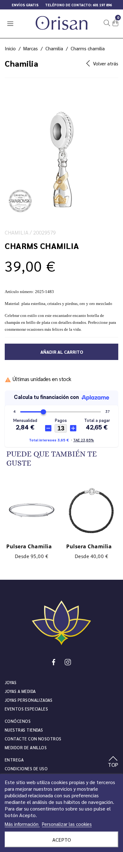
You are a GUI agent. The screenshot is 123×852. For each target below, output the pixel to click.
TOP (113, 764)
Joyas (10, 682)
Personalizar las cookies (67, 824)
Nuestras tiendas (24, 730)
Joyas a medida (20, 691)
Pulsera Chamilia (29, 546)
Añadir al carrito (61, 352)
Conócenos (18, 721)
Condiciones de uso (26, 768)
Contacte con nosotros (33, 738)
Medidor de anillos (26, 747)
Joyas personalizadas (28, 700)
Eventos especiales (26, 708)
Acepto (61, 839)
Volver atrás (105, 63)
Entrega (14, 759)
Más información (22, 824)
